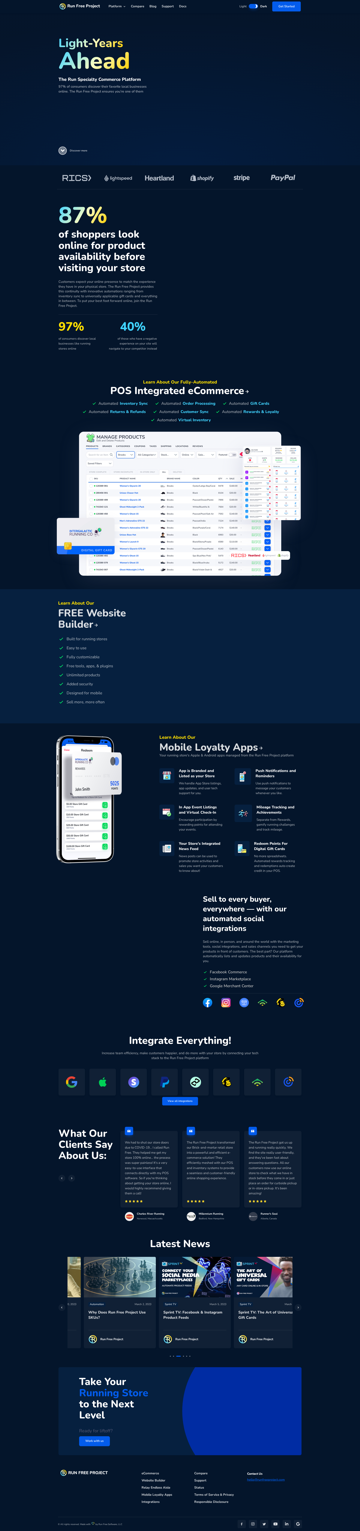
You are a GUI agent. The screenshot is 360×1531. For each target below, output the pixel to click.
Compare (137, 6)
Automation (82, 1304)
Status (199, 1487)
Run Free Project (83, 6)
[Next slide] (298, 1307)
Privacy (228, 1495)
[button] (62, 151)
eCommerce (150, 1473)
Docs (182, 6)
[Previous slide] (61, 1307)
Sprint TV (155, 1304)
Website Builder (153, 1480)
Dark (263, 6)
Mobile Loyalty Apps (157, 1495)
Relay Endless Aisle (156, 1487)
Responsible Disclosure (211, 1502)
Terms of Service (206, 1495)
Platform (115, 6)
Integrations (151, 1502)
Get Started (286, 6)
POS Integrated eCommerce (177, 391)
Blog (152, 6)
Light (243, 6)
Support (168, 6)
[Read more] (105, 1277)
